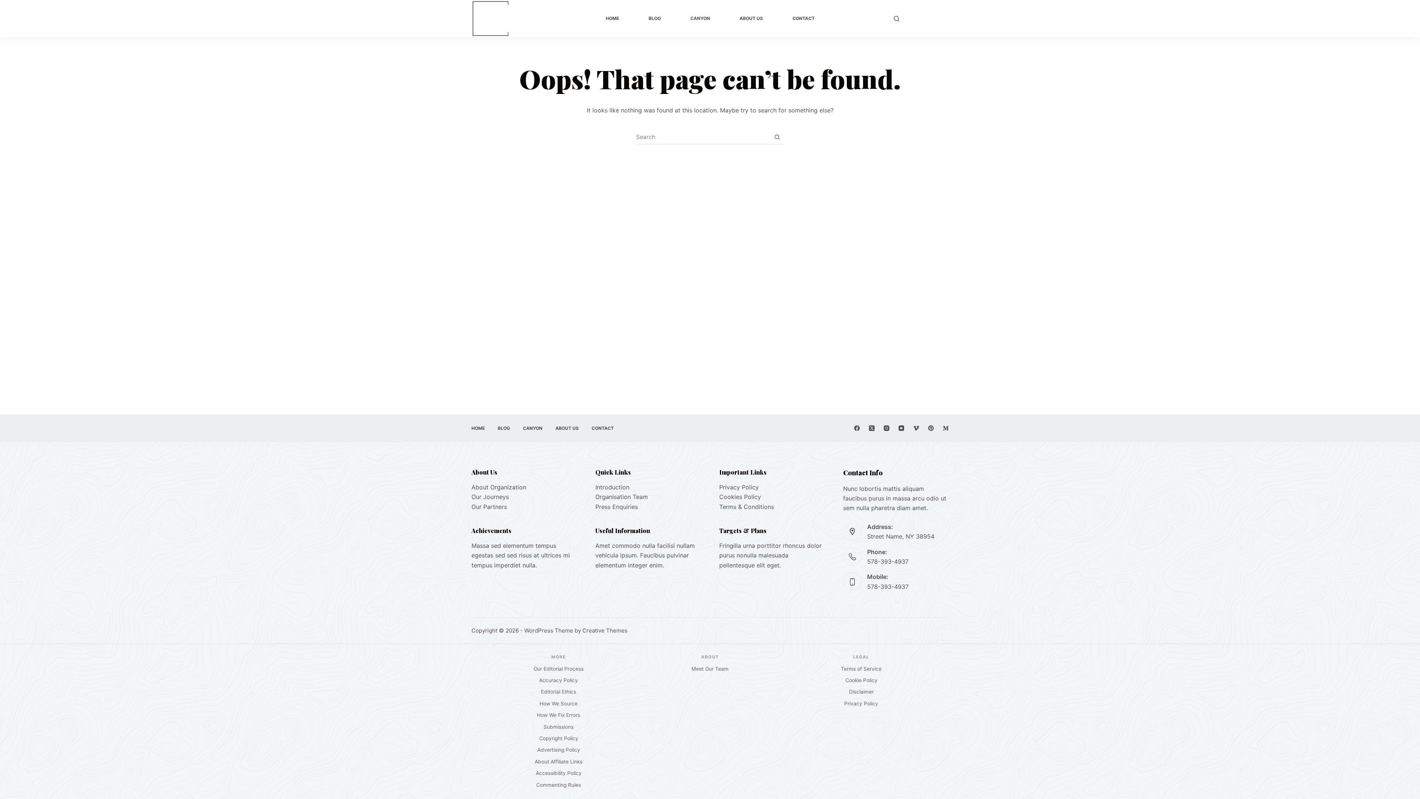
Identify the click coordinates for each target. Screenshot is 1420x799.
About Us (751, 18)
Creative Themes (605, 630)
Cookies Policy (740, 496)
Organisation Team (621, 496)
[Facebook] (857, 428)
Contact (803, 18)
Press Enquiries (616, 506)
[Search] (896, 18)
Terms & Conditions (746, 506)
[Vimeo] (916, 428)
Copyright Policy (558, 738)
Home (612, 18)
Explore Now (927, 18)
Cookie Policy (861, 680)
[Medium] (946, 428)
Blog (655, 18)
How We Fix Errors (558, 715)
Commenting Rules (558, 785)
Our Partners (489, 506)
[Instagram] (886, 428)
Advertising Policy (558, 750)
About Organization (498, 487)
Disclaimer (861, 692)
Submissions (559, 727)
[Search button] (777, 137)
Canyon (700, 18)
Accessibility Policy (559, 773)
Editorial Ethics (558, 692)
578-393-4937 (888, 561)
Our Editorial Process (559, 669)
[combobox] (703, 136)
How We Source (559, 704)
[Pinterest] (931, 428)
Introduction (612, 487)
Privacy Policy (739, 487)
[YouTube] (901, 428)
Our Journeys (490, 496)
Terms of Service (861, 669)
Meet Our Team (710, 669)
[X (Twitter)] (872, 428)
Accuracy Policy (558, 680)
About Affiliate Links (558, 762)
